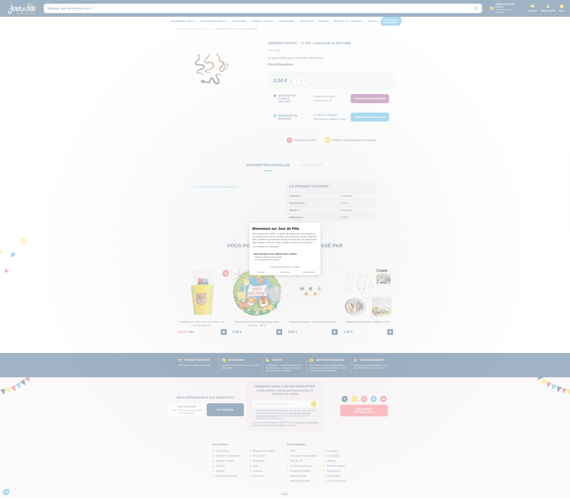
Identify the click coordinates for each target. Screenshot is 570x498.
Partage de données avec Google (268, 257)
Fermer (261, 272)
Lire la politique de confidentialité (265, 247)
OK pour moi (309, 272)
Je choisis (285, 272)
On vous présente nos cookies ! (267, 260)
